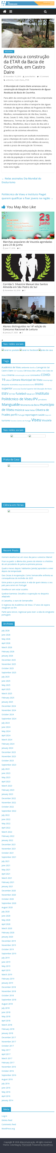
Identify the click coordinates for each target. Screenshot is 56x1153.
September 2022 (9, 811)
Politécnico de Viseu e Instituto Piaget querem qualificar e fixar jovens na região (27, 196)
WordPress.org (8, 1128)
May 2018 (6, 1016)
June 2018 (6, 1012)
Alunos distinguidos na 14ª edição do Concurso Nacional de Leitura (24, 328)
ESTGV (12, 393)
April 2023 (6, 781)
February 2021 (8, 882)
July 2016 (6, 1083)
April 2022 (6, 827)
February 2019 (8, 978)
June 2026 (6, 634)
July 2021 (6, 861)
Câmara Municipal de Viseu (27, 379)
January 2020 (7, 936)
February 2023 (8, 790)
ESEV (5, 393)
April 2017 (6, 1054)
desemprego (48, 380)
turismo (6, 420)
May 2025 (6, 685)
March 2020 (7, 928)
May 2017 (6, 1050)
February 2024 (8, 744)
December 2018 (9, 987)
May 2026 (6, 639)
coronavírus (35, 375)
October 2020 (8, 899)
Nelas (32, 410)
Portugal (21, 415)
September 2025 (9, 672)
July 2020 (6, 911)
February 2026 (8, 651)
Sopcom (48, 415)
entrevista (16, 389)
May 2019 (6, 966)
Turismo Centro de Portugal (21, 421)
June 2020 (6, 915)
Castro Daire (19, 80)
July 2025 (6, 676)
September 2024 (9, 718)
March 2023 (7, 785)
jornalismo (42, 399)
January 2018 (7, 1033)
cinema (10, 375)
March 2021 (7, 878)
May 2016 (6, 1092)
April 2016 (6, 1096)
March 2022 (7, 832)
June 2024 (6, 727)
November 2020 (9, 895)
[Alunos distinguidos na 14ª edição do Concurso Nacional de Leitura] (28, 297)
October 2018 (8, 995)
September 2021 (9, 857)
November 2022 (9, 802)
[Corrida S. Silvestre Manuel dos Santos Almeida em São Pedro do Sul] (28, 255)
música (19, 410)
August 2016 (7, 1079)
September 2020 (9, 903)
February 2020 (8, 932)
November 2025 (9, 664)
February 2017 (8, 1062)
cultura (8, 380)
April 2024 (6, 735)
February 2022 (8, 836)
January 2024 (7, 748)
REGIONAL (9, 51)
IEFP (33, 394)
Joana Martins (30, 76)
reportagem (31, 414)
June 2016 (6, 1087)
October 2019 (8, 949)
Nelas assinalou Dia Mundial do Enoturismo (21, 180)
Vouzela (47, 420)
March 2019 (7, 974)
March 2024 (7, 739)
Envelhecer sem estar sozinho (15, 589)
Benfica (33, 368)
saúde (41, 414)
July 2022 (6, 815)
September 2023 (9, 764)
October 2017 (8, 1045)
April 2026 (6, 643)
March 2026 (7, 647)
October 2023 (8, 760)
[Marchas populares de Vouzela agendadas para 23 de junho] (28, 213)
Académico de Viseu (11, 367)
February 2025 (8, 697)
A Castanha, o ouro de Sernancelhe (17, 600)
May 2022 (6, 823)
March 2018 (7, 1025)
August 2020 (7, 907)
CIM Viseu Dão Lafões (32, 370)
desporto (5, 384)
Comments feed (9, 1124)
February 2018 (8, 1029)
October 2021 (8, 853)
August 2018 (7, 1004)
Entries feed (7, 1120)
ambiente (9, 80)
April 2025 (6, 689)
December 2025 (9, 660)
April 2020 (6, 924)
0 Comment (44, 76)
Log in (4, 1116)
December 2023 (9, 752)
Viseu (36, 420)
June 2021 (6, 865)
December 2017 (9, 1037)
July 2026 (6, 630)
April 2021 (6, 874)
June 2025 (6, 681)
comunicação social (22, 375)
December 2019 (9, 941)
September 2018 (9, 999)
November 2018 (9, 991)
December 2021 (9, 844)
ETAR (27, 80)
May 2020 (6, 920)
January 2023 (7, 794)
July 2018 (6, 1008)
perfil (14, 414)
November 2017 (9, 1041)
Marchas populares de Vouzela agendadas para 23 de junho (27, 243)
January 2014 (7, 1100)
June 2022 (6, 819)
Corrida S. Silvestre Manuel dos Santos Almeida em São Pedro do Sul (25, 285)
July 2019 (6, 957)
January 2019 (7, 983)
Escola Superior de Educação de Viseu (36, 389)
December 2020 (9, 890)
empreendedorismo (26, 385)
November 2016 (9, 1066)
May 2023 (6, 777)
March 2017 (7, 1058)
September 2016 (9, 1075)
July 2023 (6, 769)
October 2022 (8, 806)
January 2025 (7, 702)
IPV (35, 399)
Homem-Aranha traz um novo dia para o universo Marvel (27, 557)
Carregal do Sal (42, 367)
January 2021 (7, 886)
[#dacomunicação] (5, 11)
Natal (27, 410)
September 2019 (9, 953)
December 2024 (9, 706)
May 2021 (6, 869)
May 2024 (6, 731)
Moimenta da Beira (29, 405)
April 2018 (6, 1020)
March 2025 (7, 693)
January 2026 (7, 655)
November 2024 (9, 710)
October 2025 (8, 668)
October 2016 (8, 1071)
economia (14, 384)
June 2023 (6, 773)
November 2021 (9, 848)
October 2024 (8, 714)
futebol (21, 393)
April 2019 (6, 970)
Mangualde (11, 404)
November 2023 (9, 756)
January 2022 (7, 840)
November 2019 (9, 945)
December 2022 (9, 798)
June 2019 (6, 962)
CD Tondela (18, 371)
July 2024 (6, 723)
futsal (29, 394)
